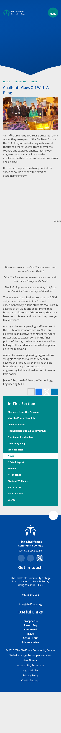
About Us (20, 81)
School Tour (30, 638)
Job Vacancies (30, 642)
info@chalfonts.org (30, 604)
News (34, 81)
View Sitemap (30, 660)
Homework (31, 629)
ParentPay (30, 625)
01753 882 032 (30, 594)
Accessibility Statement (30, 665)
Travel (30, 633)
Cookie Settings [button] (30, 680)
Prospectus (31, 621)
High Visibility (30, 670)
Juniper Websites (42, 655)
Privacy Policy (30, 675)
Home (6, 81)
